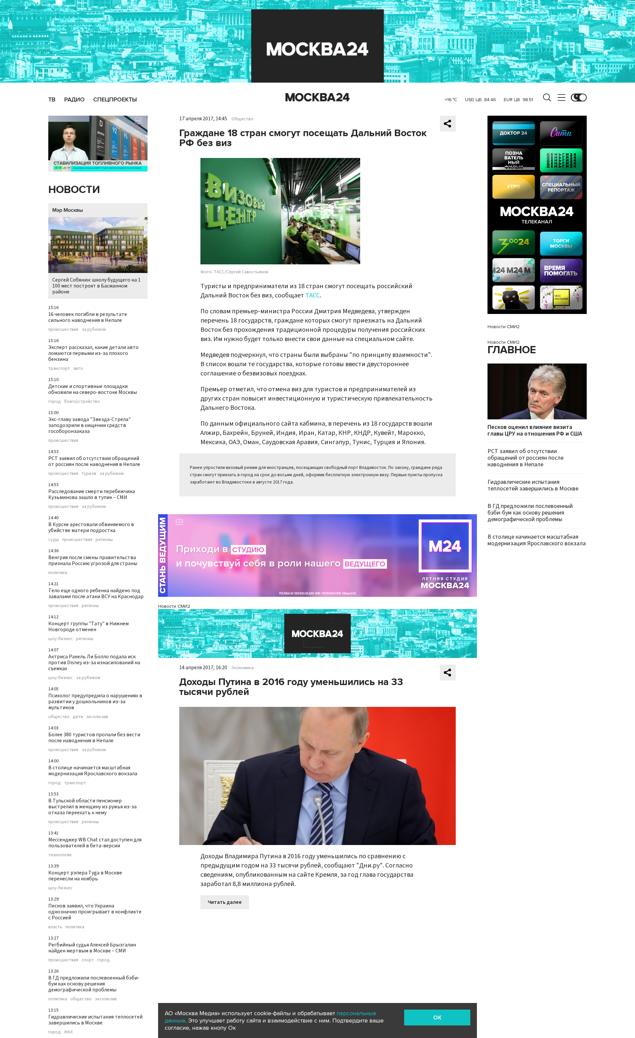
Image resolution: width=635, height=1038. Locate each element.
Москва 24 (317, 97)
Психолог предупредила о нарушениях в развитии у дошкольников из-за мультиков (95, 701)
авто (78, 368)
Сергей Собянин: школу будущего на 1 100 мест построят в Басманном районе (96, 285)
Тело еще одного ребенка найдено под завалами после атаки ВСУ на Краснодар (96, 593)
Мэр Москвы (67, 210)
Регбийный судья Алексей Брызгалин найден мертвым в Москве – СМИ (92, 947)
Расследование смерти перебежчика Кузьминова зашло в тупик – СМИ (91, 494)
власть (55, 927)
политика (57, 572)
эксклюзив (97, 716)
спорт (88, 960)
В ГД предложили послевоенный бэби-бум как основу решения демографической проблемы (94, 983)
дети (78, 716)
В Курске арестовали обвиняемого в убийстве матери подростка (91, 527)
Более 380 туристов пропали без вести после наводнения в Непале (94, 737)
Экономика (243, 668)
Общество (242, 119)
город (54, 401)
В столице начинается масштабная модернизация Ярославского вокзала (92, 770)
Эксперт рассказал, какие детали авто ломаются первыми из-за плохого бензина (93, 353)
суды (53, 539)
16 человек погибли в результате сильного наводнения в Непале (87, 317)
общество (58, 716)
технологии (59, 855)
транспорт (59, 368)
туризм (89, 473)
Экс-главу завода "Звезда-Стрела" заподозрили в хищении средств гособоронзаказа (89, 425)
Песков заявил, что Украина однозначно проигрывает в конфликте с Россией (95, 911)
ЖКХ (68, 1032)
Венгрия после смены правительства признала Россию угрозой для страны (92, 560)
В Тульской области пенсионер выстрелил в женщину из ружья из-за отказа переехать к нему (92, 806)
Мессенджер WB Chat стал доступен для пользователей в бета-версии (95, 842)
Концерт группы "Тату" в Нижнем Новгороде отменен (88, 626)
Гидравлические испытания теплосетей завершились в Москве (95, 1019)
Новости (74, 189)
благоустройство (82, 401)
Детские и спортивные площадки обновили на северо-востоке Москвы (92, 389)
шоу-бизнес (60, 638)
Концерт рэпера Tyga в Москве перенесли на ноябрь (85, 875)
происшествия (63, 329)
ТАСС (312, 295)
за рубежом (94, 329)
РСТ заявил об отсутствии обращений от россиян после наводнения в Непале (94, 461)
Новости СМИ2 (174, 606)
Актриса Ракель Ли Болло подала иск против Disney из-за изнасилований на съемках (94, 662)
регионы (104, 539)
